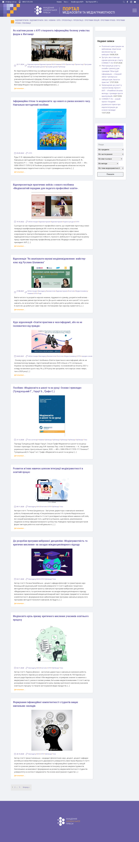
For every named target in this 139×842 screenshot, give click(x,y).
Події (39, 293)
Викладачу (42, 291)
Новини (59, 2)
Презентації (67, 20)
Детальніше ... (19, 88)
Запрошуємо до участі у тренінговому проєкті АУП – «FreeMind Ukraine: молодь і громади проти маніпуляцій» (112, 90)
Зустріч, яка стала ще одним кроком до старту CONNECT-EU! (112, 60)
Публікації (26, 23)
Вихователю (50, 291)
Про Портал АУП (91, 2)
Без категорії (33, 440)
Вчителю (71, 291)
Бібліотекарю (33, 222)
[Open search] (123, 2)
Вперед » (26, 787)
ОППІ (58, 20)
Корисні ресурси (69, 222)
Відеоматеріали (21, 20)
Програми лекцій (92, 20)
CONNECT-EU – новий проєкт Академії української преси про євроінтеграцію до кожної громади (111, 104)
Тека (65, 2)
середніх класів (86, 356)
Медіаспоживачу (81, 291)
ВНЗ (46, 20)
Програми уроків (108, 20)
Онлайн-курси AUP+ (77, 2)
